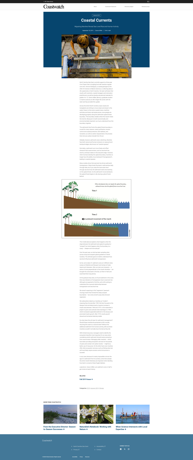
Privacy (81, 456)
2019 (88, 388)
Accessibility (74, 456)
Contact (99, 449)
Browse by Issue (145, 6)
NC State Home (49, 1)
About (95, 6)
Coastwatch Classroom (110, 6)
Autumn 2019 (95, 388)
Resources (87, 456)
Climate (101, 388)
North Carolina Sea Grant (80, 446)
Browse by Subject (129, 6)
